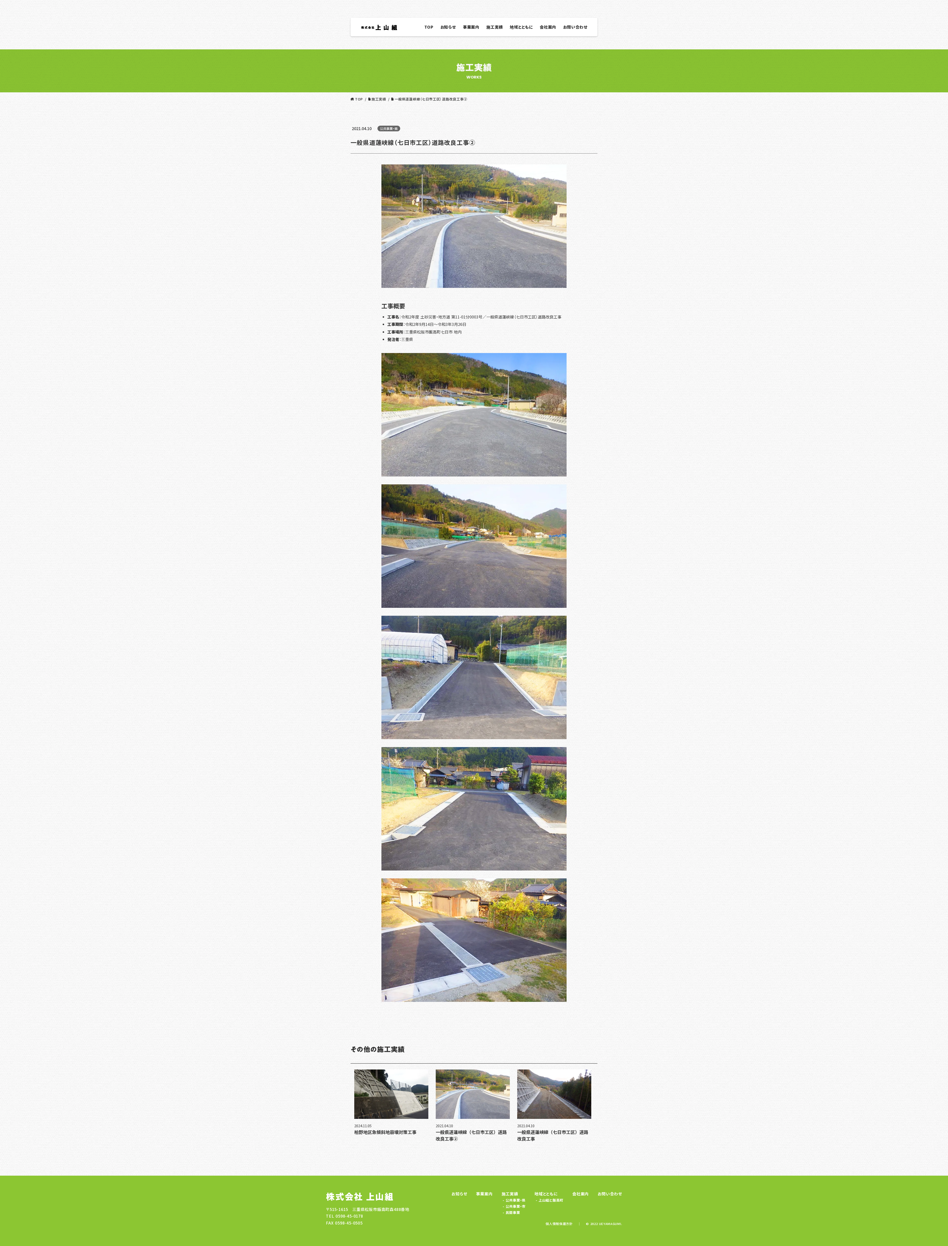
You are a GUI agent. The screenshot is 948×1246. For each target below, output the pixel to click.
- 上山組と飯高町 (548, 1200)
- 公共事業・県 (514, 1200)
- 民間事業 (511, 1212)
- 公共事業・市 (514, 1206)
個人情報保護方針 (559, 1224)
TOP (359, 99)
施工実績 (510, 1193)
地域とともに (545, 1193)
